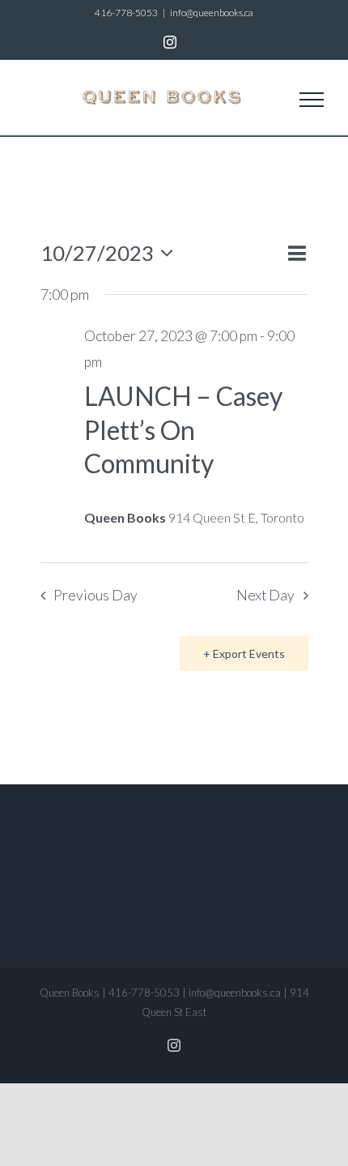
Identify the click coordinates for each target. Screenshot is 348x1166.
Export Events (249, 653)
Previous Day (95, 595)
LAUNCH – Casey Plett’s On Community (183, 429)
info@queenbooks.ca (211, 12)
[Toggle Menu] (311, 99)
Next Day (265, 595)
